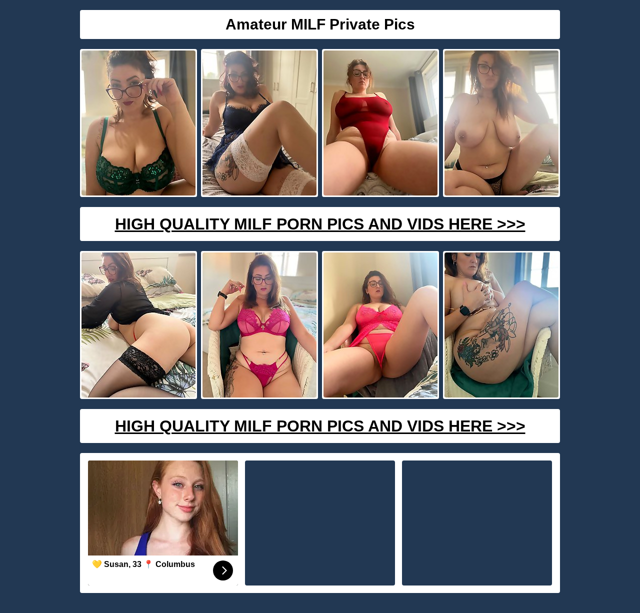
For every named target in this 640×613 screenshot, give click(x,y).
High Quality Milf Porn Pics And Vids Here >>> (320, 224)
